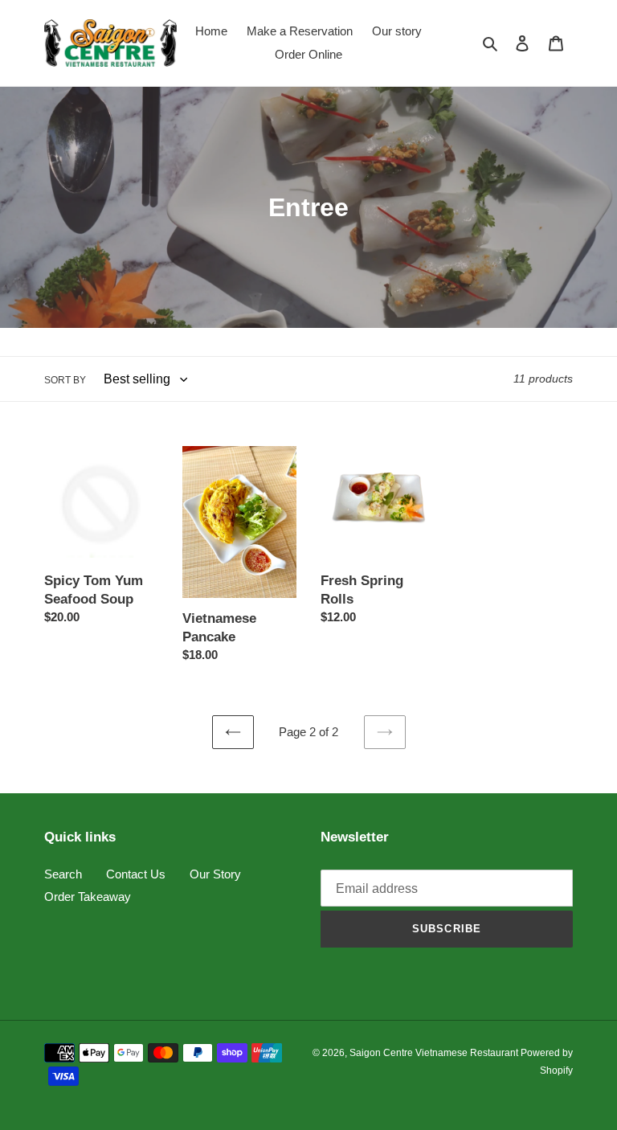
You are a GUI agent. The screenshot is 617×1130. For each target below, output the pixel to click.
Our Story (215, 874)
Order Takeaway (87, 896)
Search (63, 874)
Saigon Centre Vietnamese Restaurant (435, 1052)
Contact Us (135, 874)
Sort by (65, 380)
